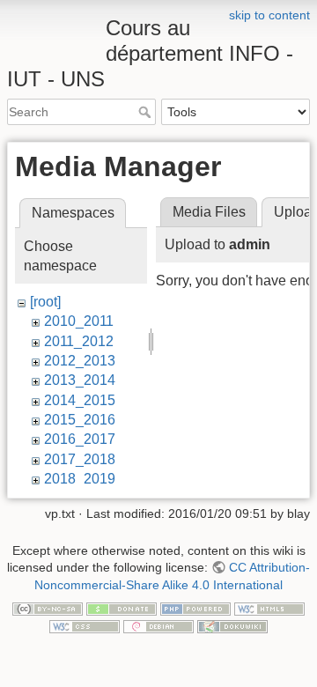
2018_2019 (79, 478)
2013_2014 (79, 380)
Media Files (209, 211)
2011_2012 (79, 341)
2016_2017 (79, 439)
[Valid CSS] (84, 625)
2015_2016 (79, 419)
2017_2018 (79, 459)
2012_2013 (79, 360)
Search (146, 112)
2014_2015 (79, 400)
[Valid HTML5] (269, 609)
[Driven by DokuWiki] (232, 625)
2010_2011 (79, 321)
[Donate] (121, 609)
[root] (45, 301)
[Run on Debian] (158, 625)
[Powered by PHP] (195, 609)
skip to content (269, 15)
